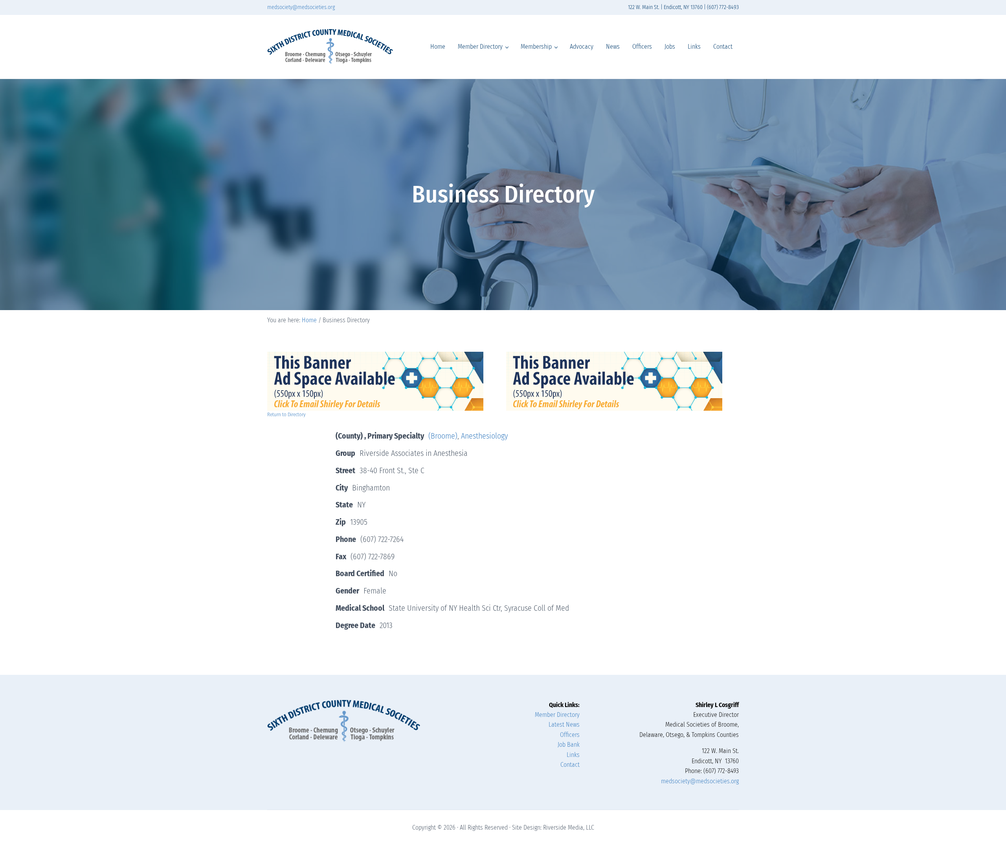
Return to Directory (286, 414)
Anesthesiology (484, 436)
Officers (570, 734)
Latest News (564, 724)
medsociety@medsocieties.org (301, 7)
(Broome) (442, 436)
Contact (570, 764)
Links (573, 755)
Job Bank (569, 744)
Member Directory (557, 714)
